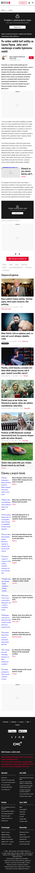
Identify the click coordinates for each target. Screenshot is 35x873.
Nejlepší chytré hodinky (7, 839)
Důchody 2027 (23, 839)
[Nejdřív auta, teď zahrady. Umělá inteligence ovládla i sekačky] (7, 585)
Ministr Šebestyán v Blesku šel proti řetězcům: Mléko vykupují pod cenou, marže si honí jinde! (22, 480)
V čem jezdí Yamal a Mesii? (8, 782)
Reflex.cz (3, 10)
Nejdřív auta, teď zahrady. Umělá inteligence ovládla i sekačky (21, 580)
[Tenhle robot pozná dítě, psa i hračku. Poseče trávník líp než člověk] (17, 451)
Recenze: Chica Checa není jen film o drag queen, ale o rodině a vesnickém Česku (22, 597)
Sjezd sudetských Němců (7, 811)
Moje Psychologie (6, 757)
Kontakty (5, 722)
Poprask (10, 10)
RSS (28, 722)
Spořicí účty (22, 834)
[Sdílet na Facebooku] (15, 254)
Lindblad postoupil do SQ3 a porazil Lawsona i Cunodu (21, 670)
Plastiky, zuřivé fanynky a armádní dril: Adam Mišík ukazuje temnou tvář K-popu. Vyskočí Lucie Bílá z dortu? (16, 370)
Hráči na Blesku (24, 757)
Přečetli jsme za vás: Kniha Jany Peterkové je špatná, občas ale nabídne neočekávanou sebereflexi (17, 403)
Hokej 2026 (22, 812)
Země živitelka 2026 (24, 844)
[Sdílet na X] (19, 254)
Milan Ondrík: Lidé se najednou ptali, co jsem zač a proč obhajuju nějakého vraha (17, 336)
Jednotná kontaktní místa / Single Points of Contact (17, 866)
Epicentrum (4, 777)
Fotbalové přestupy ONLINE (20, 764)
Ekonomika (23, 827)
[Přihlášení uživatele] (29, 2)
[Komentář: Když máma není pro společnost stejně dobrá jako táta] (6, 638)
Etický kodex (9, 868)
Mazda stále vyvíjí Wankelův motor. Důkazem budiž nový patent (22, 501)
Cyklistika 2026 (23, 821)
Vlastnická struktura (23, 864)
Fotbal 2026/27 (23, 809)
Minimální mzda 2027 (25, 841)
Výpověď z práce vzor (6, 818)
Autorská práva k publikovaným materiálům (17, 858)
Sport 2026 (23, 802)
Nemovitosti (9, 762)
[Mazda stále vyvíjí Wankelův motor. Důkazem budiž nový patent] (6, 505)
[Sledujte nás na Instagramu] (19, 737)
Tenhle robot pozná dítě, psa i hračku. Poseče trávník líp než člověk (16, 464)
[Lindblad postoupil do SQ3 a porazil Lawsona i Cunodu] (6, 674)
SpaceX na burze (5, 832)
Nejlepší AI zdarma (6, 837)
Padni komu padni (5, 816)
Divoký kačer (4, 820)
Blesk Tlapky (15, 757)
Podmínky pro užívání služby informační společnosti (17, 860)
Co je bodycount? (5, 789)
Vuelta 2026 (26, 766)
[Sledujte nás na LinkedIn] (23, 737)
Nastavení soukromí (12, 864)
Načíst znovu (17, 27)
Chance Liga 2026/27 (16, 766)
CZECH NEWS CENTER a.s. (23, 851)
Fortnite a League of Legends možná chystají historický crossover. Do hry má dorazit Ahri (22, 558)
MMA (21, 807)
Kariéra (17, 725)
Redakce (13, 722)
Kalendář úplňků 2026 (6, 787)
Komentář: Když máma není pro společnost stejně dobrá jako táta (21, 633)
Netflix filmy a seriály (6, 844)
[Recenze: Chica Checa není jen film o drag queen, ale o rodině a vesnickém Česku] (6, 603)
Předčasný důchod (24, 832)
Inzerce (21, 722)
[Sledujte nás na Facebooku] (15, 737)
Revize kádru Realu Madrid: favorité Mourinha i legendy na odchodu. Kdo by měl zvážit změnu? (22, 536)
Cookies (27, 862)
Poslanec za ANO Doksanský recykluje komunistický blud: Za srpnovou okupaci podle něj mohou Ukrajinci (17, 435)
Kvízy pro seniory (5, 784)
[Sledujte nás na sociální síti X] (12, 737)
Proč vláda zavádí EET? (7, 813)
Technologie (5, 827)
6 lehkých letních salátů (25, 796)
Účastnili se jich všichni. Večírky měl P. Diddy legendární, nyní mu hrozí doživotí (26, 171)
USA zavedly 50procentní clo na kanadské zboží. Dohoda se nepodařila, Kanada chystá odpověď (22, 517)
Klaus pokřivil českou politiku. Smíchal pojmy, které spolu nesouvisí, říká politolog (16, 302)
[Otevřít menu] (32, 2)
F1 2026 (22, 816)
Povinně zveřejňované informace (21, 868)
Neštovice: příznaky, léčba (7, 780)
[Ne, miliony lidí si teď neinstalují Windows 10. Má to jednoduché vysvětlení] (6, 657)
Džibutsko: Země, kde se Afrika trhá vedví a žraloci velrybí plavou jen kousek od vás (22, 617)
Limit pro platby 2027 (25, 837)
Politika (3, 802)
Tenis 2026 (22, 814)
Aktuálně (4, 773)
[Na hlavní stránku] (5, 2)
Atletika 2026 (23, 819)
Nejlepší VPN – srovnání (7, 841)
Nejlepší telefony (5, 834)
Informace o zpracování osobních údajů (14, 862)
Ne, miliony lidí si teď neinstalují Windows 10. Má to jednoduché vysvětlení (21, 652)
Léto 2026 (23, 773)
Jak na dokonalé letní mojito (26, 794)
